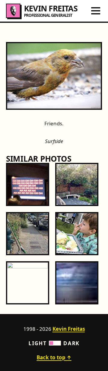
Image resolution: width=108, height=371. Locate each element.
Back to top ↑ (54, 357)
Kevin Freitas (68, 328)
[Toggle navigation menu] (95, 10)
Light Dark (54, 343)
